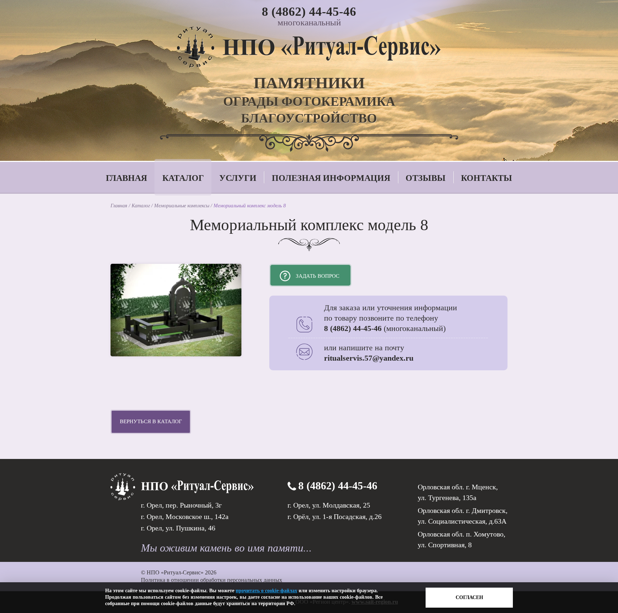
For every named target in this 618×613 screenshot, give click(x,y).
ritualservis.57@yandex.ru (368, 358)
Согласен (469, 597)
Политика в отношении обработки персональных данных (211, 580)
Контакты (486, 178)
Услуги (237, 178)
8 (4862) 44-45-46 (309, 11)
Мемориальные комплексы (182, 205)
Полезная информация (331, 178)
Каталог (183, 178)
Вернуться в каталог (151, 421)
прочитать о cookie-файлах (266, 590)
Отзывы (426, 178)
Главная (126, 178)
